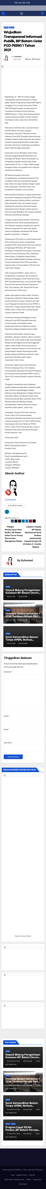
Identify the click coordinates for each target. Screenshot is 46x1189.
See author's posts (15, 505)
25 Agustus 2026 (13, 1134)
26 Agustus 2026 (13, 1061)
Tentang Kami (37, 1179)
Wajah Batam (23, 1184)
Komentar (8, 672)
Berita (12, 27)
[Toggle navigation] (21, 13)
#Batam (28, 59)
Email (6, 729)
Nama (6, 716)
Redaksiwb (23, 596)
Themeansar (39, 1170)
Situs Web (8, 743)
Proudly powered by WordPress (12, 1170)
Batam (6, 27)
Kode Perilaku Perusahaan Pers (14, 1179)
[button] (38, 13)
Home (13, 1175)
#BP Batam (36, 59)
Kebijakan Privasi (21, 1175)
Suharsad (17, 56)
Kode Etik (32, 1175)
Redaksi (28, 1179)
